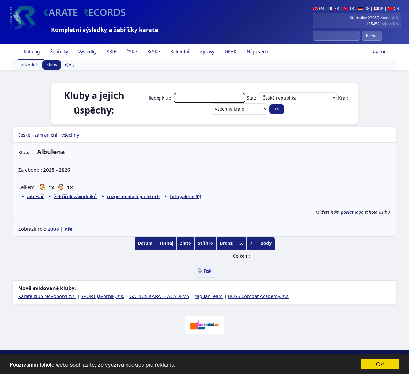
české (24, 134)
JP (381, 8)
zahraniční (46, 134)
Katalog (31, 52)
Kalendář (179, 52)
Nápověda (256, 52)
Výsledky (86, 52)
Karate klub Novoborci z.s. (47, 296)
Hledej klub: (160, 97)
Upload (380, 51)
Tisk (206, 271)
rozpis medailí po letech (133, 196)
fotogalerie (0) (185, 196)
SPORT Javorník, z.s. (102, 296)
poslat (347, 212)
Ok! (380, 364)
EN (321, 8)
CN (396, 8)
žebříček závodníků (75, 196)
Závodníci (30, 65)
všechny (70, 134)
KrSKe (153, 52)
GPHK (229, 52)
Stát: (252, 97)
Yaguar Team (209, 296)
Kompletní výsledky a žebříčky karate (104, 30)
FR (336, 8)
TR (351, 8)
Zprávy (206, 52)
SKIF (110, 52)
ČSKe (131, 52)
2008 (53, 229)
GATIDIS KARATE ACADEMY (159, 296)
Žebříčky (58, 52)
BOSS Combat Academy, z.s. (258, 296)
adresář (35, 196)
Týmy (69, 65)
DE (366, 8)
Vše (68, 229)
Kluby (51, 65)
